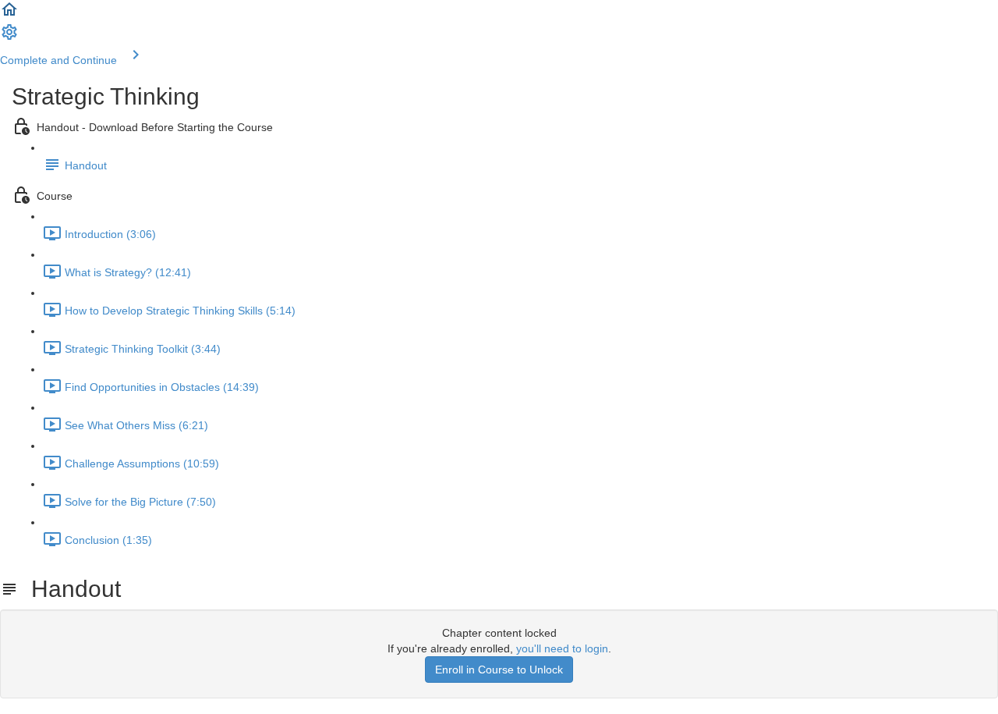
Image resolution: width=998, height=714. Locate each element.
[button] (9, 15)
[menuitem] (9, 37)
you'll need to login (562, 648)
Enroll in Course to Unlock (499, 669)
